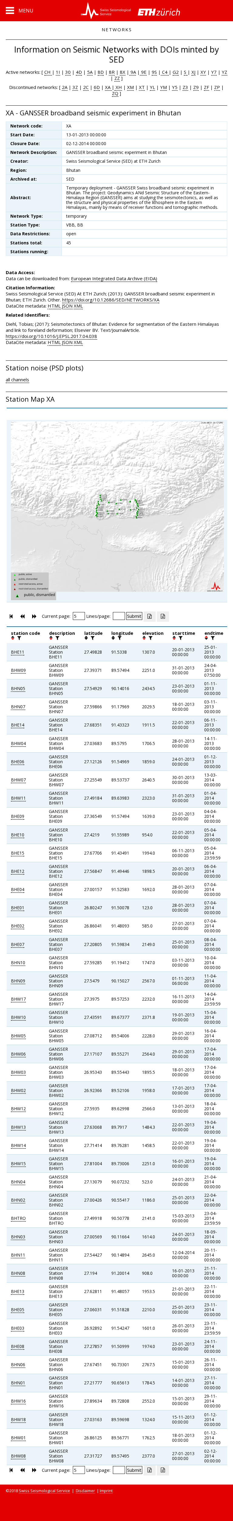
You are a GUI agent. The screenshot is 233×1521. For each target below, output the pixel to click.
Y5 (174, 87)
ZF (206, 87)
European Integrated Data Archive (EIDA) (114, 278)
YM (163, 87)
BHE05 (17, 1309)
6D (97, 87)
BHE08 (17, 1346)
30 (68, 72)
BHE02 (17, 926)
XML (78, 306)
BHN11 (18, 1255)
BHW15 (18, 1163)
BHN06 (18, 1364)
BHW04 (18, 743)
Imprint (106, 1490)
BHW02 (18, 1090)
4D (79, 72)
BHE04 (17, 889)
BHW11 (18, 798)
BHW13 (18, 1127)
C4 (165, 72)
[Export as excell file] (150, 616)
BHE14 (17, 725)
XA (108, 87)
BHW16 (18, 1401)
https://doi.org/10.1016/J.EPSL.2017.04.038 (51, 336)
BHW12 (18, 1108)
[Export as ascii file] (163, 616)
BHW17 (18, 999)
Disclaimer (85, 1490)
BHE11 (17, 652)
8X (122, 72)
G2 (176, 72)
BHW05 (18, 1036)
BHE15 (17, 853)
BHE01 (17, 907)
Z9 (196, 87)
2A (64, 87)
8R (112, 72)
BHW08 (18, 1456)
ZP (217, 87)
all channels (17, 379)
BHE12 (17, 871)
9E (143, 72)
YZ (224, 72)
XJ (193, 72)
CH (48, 72)
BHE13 (17, 1291)
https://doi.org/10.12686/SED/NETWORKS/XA (110, 300)
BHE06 (17, 761)
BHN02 (18, 1200)
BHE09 (17, 816)
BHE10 (17, 835)
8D (101, 72)
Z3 (185, 87)
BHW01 (18, 1438)
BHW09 (18, 670)
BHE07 (17, 944)
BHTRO (18, 1218)
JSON (67, 306)
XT (142, 87)
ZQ (115, 93)
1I (58, 72)
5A (90, 72)
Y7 (214, 72)
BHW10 (18, 1017)
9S (154, 72)
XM (130, 87)
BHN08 (18, 1273)
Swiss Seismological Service (44, 1490)
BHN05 (18, 688)
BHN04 (18, 1182)
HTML (54, 306)
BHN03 (18, 1237)
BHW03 (18, 1072)
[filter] (18, 638)
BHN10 (18, 962)
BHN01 (18, 1383)
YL (152, 87)
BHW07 (18, 780)
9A (132, 72)
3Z (75, 87)
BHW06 (18, 1054)
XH (118, 87)
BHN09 (18, 981)
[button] (19, 10)
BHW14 (18, 1145)
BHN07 (18, 706)
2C (86, 87)
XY (203, 72)
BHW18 (18, 1419)
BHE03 (17, 1328)
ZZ (117, 78)
